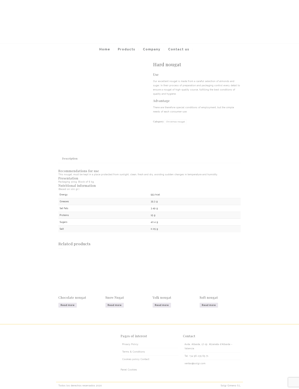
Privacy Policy (130, 344)
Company (152, 49)
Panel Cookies (129, 369)
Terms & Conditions (133, 351)
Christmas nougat (175, 122)
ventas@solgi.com (195, 363)
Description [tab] (70, 158)
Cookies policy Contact (135, 359)
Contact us (178, 49)
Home (104, 49)
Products (126, 49)
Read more (68, 305)
